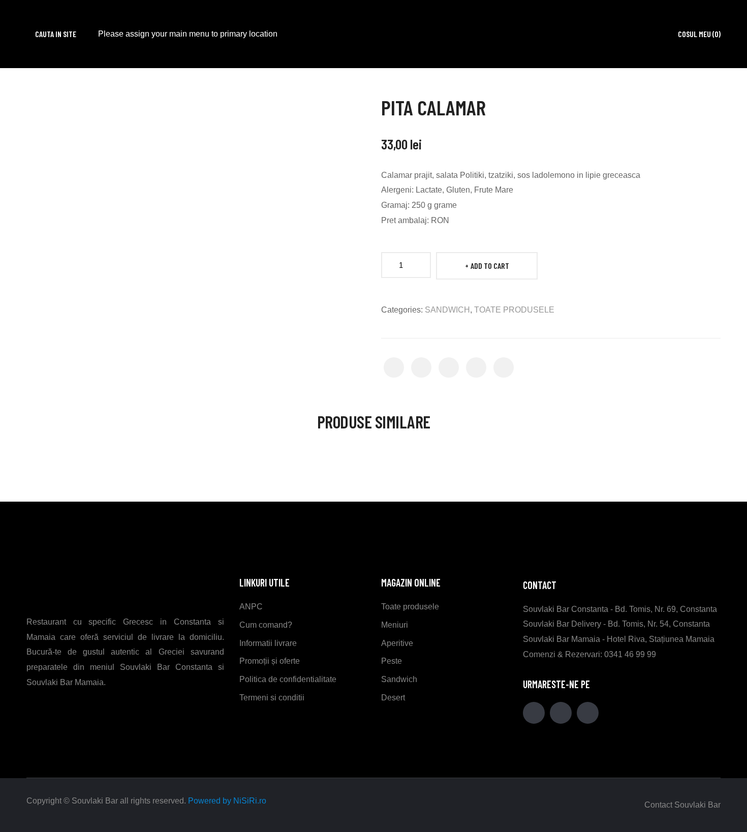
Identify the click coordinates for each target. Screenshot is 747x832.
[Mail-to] (561, 713)
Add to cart (490, 265)
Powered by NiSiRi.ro (227, 800)
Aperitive (397, 643)
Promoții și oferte (269, 661)
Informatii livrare (268, 643)
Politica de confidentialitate (287, 679)
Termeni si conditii (271, 697)
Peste (391, 661)
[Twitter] (421, 367)
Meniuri (394, 625)
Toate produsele (410, 606)
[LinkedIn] (503, 367)
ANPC (251, 606)
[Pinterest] (449, 367)
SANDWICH (447, 309)
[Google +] (476, 367)
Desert (393, 697)
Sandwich (399, 679)
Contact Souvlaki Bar (682, 804)
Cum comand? (265, 625)
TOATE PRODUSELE (514, 309)
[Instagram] (588, 713)
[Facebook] (394, 367)
